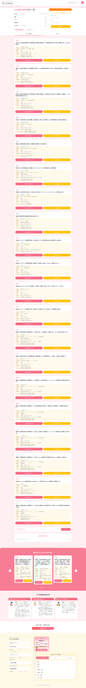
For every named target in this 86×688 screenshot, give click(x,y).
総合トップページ (14, 643)
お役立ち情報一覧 (12, 665)
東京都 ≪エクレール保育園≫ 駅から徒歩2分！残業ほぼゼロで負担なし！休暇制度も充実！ (38, 309)
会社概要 (11, 671)
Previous (10, 570)
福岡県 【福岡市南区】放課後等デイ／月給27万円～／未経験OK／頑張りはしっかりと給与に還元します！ (42, 332)
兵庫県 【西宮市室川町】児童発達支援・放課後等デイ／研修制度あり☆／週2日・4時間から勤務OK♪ (41, 356)
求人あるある (4, 6)
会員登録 (11, 649)
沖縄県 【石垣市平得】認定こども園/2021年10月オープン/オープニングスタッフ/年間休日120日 (40, 192)
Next (76, 570)
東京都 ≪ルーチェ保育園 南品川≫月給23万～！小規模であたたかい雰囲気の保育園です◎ (38, 481)
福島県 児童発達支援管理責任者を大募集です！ (27, 216)
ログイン (20, 649)
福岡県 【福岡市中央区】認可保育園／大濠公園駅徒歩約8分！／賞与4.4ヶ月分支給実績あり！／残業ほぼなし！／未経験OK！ (23, 562)
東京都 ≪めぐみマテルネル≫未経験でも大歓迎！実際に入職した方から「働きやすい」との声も (39, 286)
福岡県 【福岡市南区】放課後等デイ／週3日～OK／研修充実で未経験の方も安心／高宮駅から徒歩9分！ (41, 457)
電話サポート (21, 657)
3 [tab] (43, 587)
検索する (61, 26)
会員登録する (43, 628)
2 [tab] (42, 587)
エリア (52, 20)
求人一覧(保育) (10, 6)
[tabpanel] (23, 569)
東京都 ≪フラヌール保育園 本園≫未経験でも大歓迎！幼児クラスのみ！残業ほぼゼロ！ (37, 263)
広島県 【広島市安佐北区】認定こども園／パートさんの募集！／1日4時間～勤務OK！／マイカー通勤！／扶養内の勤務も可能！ (43, 563)
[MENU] (82, 2)
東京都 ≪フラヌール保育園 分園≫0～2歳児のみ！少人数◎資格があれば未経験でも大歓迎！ (39, 240)
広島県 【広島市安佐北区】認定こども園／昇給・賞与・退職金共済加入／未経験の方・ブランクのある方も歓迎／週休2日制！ (62, 562)
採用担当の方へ (12, 659)
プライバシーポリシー (23, 671)
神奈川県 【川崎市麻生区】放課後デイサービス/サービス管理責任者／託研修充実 (36, 168)
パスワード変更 (12, 651)
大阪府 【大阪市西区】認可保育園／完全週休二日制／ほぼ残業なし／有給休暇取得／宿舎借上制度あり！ (42, 119)
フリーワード (53, 15)
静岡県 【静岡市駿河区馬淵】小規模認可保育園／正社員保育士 (31, 144)
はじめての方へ (12, 657)
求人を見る (57, 60)
